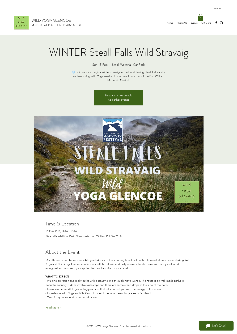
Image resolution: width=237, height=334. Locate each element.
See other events (118, 99)
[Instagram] (221, 22)
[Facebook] (216, 22)
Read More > (53, 307)
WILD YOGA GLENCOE (51, 20)
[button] (201, 17)
